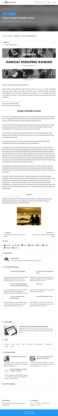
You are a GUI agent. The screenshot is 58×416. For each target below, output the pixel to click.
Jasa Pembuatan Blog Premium (18, 356)
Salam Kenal (39, 283)
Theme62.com (31, 413)
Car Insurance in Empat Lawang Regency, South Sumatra (44, 357)
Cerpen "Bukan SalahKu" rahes (44, 296)
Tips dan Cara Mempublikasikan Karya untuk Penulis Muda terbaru (19, 284)
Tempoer (39, 93)
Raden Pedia (6, 21)
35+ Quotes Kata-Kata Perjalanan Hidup (44, 272)
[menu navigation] (3, 2)
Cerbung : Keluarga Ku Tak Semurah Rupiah (17, 297)
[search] (49, 2)
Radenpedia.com (40, 89)
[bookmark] (55, 2)
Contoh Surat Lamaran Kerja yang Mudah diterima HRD (33, 326)
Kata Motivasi (12, 13)
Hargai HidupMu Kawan (11, 44)
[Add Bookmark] (29, 21)
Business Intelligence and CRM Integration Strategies (18, 370)
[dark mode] (52, 2)
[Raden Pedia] (10, 2)
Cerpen (4, 13)
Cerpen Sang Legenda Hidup (17, 271)
